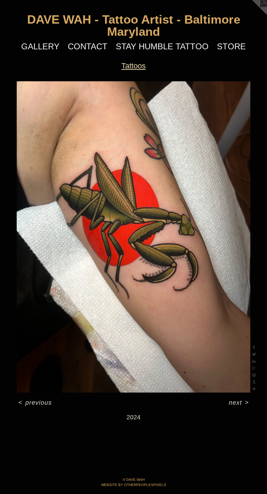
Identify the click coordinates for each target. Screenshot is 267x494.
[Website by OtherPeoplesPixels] (253, 14)
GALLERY (40, 46)
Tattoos (133, 65)
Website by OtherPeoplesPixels (133, 485)
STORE (231, 46)
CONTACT (87, 46)
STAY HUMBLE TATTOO (162, 46)
